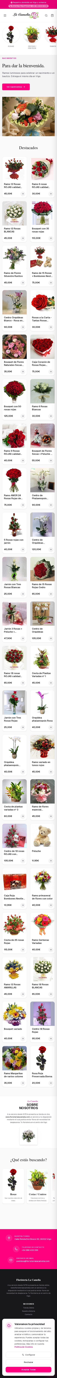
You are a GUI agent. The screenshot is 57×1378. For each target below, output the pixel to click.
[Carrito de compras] (52, 15)
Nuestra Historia (28, 1311)
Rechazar (28, 1362)
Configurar (30, 1355)
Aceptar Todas (28, 1369)
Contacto (28, 1314)
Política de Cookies (24, 1347)
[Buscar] (46, 15)
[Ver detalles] (23, 197)
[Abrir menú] (5, 15)
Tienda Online (28, 1308)
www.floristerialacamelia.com (18, 1120)
